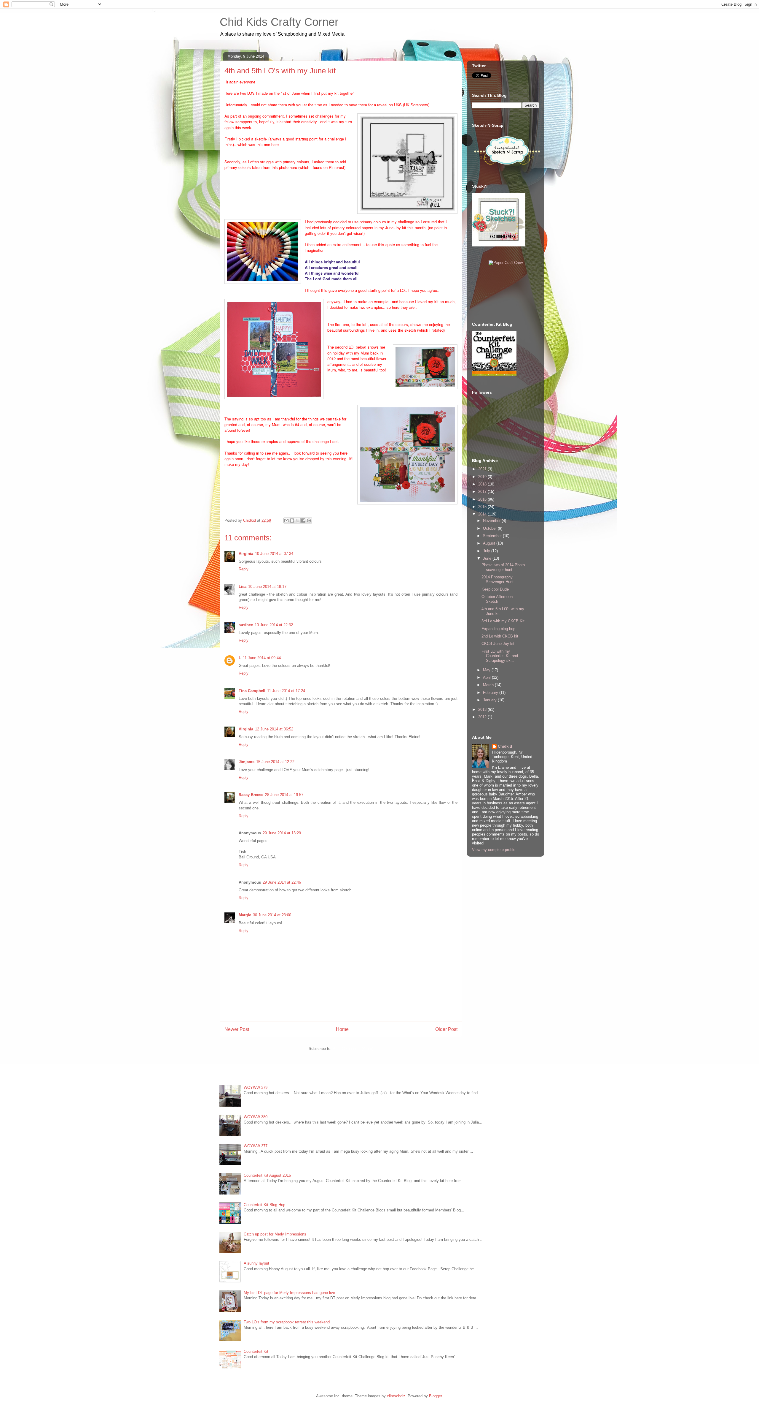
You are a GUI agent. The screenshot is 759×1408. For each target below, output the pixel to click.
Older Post (446, 1029)
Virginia (246, 553)
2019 (483, 476)
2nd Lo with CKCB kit (499, 636)
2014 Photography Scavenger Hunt (497, 579)
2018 (483, 484)
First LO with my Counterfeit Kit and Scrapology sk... (499, 656)
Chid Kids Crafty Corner (279, 22)
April (487, 677)
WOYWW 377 (255, 1146)
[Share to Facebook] (303, 520)
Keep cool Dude (495, 589)
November (492, 520)
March (489, 685)
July (487, 551)
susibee (246, 625)
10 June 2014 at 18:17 (267, 586)
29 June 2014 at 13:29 (282, 833)
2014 (483, 514)
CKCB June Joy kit (497, 643)
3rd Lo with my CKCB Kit (502, 621)
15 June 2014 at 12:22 (275, 762)
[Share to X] (298, 520)
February (491, 692)
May (487, 670)
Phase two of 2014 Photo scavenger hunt (503, 567)
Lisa (242, 586)
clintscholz (396, 1396)
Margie (245, 915)
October (490, 528)
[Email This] (286, 520)
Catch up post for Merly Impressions (275, 1234)
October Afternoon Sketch (497, 599)
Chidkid (505, 746)
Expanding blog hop (498, 629)
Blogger (435, 1396)
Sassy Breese (251, 794)
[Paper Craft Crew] (506, 262)
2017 (483, 491)
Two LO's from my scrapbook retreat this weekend (287, 1322)
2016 (483, 499)
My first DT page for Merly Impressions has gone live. (290, 1292)
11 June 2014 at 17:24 (286, 691)
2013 (483, 709)
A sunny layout (256, 1263)
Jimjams (246, 762)
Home (342, 1029)
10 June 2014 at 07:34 (274, 553)
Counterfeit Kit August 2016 (267, 1175)
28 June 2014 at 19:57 (284, 794)
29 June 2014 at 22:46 (282, 882)
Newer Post (236, 1029)
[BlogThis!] (292, 520)
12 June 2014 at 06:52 (274, 729)
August (489, 543)
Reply (243, 569)
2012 (483, 717)
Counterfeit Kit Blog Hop (264, 1205)
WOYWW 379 (255, 1087)
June (487, 558)
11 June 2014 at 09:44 (262, 658)
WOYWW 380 (255, 1117)
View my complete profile (493, 849)
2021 (483, 469)
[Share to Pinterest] (309, 520)
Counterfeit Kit (256, 1351)
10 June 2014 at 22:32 (274, 625)
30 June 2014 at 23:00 (272, 915)
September (493, 536)
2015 (483, 506)
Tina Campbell (252, 691)
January (490, 700)
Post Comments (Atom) (353, 1048)
